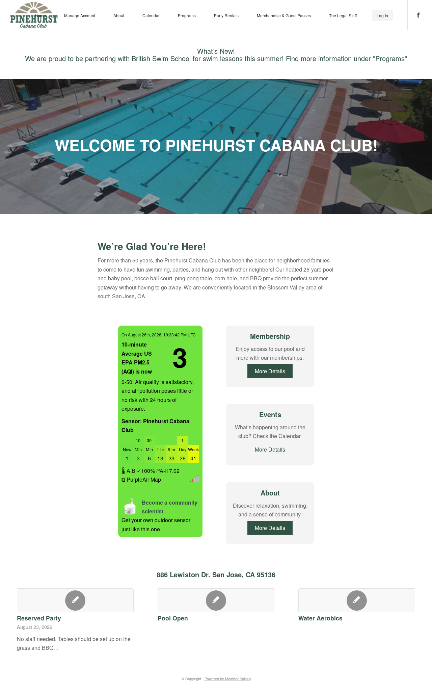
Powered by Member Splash (228, 678)
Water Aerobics (320, 618)
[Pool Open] (216, 600)
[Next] (405, 613)
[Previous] (27, 613)
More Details (270, 371)
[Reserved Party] (75, 600)
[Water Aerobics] (356, 600)
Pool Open (173, 618)
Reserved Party (39, 618)
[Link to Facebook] (418, 15)
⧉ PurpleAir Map (141, 479)
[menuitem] (40, 15)
